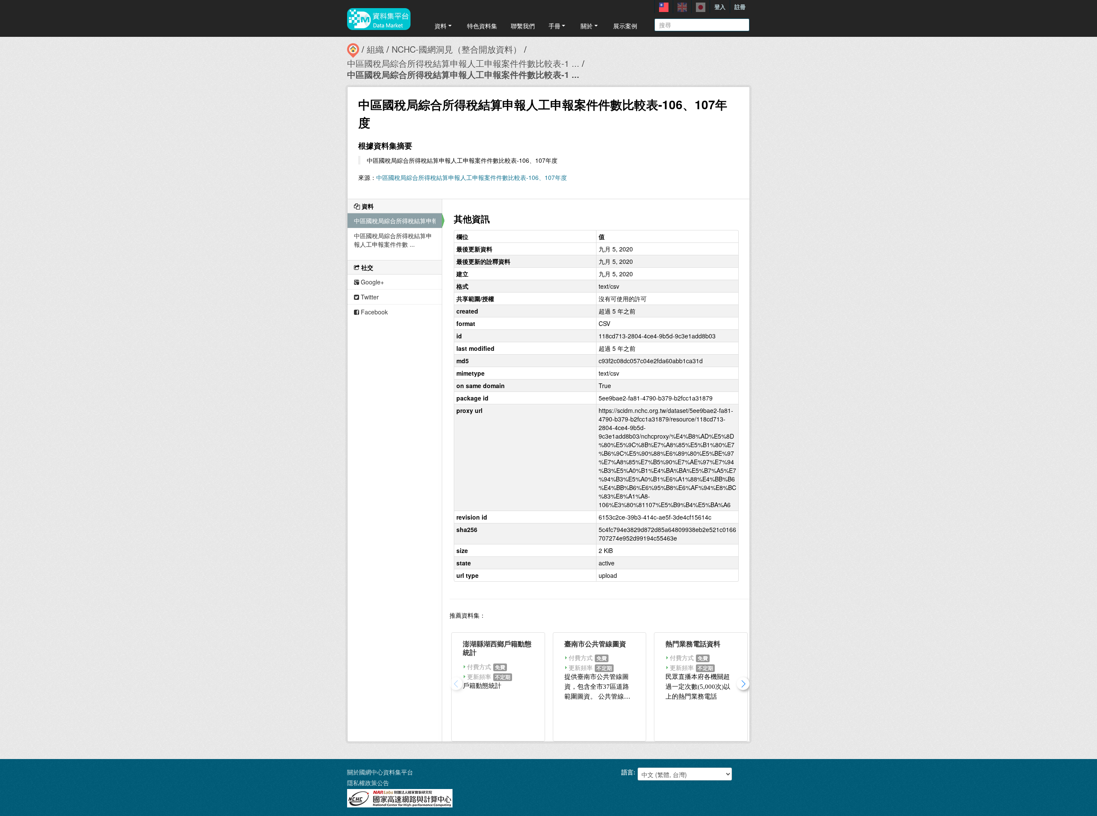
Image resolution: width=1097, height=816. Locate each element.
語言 (627, 772)
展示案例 (625, 25)
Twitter (369, 297)
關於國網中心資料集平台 (380, 772)
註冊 (740, 7)
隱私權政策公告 (368, 782)
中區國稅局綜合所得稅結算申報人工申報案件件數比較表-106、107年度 (471, 177)
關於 (587, 25)
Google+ (371, 282)
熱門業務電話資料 (692, 644)
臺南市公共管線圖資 (595, 644)
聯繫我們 (523, 25)
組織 (375, 49)
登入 (719, 7)
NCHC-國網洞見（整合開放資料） (457, 49)
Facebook (373, 312)
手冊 (554, 25)
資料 (441, 25)
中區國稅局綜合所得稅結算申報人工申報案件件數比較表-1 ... (463, 63)
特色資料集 (482, 25)
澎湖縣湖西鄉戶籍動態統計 (497, 648)
